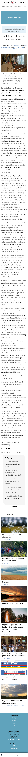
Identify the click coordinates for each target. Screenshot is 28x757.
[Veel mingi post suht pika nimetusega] (14, 532)
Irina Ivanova (6, 539)
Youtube (14, 747)
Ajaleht (7, 2)
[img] (25, 755)
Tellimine (12, 755)
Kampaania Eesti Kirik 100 (12, 603)
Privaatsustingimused (14, 739)
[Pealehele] (12, 3)
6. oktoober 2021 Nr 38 (11, 48)
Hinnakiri (14, 719)
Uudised (8, 47)
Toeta (14, 723)
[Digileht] (14, 580)
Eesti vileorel (21, 47)
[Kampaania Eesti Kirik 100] (14, 601)
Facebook (14, 745)
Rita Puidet (6, 563)
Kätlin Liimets (6, 658)
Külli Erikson (16, 45)
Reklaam (14, 720)
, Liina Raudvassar (20, 705)
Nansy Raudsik (6, 634)
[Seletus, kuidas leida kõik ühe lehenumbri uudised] (14, 675)
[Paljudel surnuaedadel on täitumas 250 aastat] (14, 698)
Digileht (5, 582)
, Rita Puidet (13, 705)
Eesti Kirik (19, 2)
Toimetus (14, 717)
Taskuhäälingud (14, 748)
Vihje (14, 725)
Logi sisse (18, 755)
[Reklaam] (14, 23)
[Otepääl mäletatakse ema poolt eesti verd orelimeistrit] (14, 651)
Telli (14, 727)
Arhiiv (14, 722)
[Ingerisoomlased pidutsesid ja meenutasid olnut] (14, 556)
